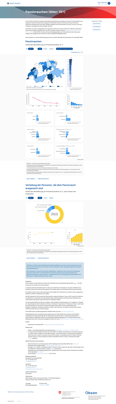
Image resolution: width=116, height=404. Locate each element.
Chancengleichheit (96, 26)
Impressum (19, 401)
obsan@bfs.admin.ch (31, 367)
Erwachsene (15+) (96, 29)
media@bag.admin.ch (31, 361)
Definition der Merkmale (67, 311)
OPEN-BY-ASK (43, 385)
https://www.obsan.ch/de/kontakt (34, 369)
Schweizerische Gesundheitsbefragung (54, 324)
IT (103, 4)
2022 (30, 49)
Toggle (82, 52)
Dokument (75, 344)
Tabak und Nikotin (96, 23)
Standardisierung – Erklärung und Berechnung (71, 319)
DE (99, 4)
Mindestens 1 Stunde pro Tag (63, 48)
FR (101, 4)
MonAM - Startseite (15, 3)
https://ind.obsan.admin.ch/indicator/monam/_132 (38, 379)
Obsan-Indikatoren (102, 2)
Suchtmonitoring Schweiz (42, 353)
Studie (52, 348)
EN (106, 4)
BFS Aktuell (40, 352)
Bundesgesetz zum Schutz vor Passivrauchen (67, 330)
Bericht (30, 338)
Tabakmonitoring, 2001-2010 (53, 345)
